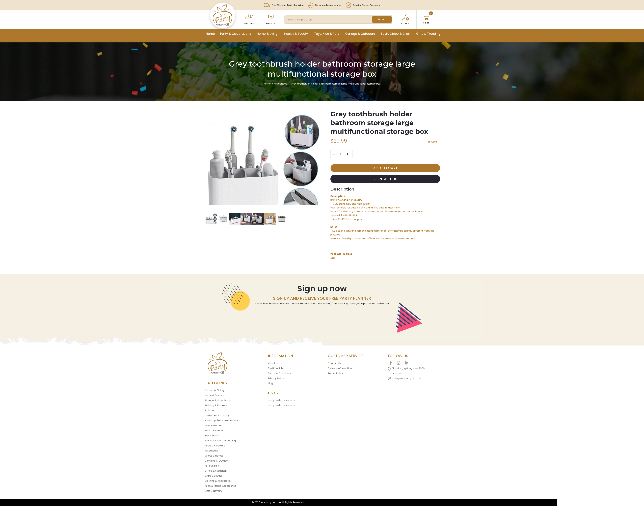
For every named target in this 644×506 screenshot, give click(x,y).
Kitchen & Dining (214, 390)
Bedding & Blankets (216, 405)
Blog (270, 383)
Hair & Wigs (211, 435)
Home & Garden (214, 395)
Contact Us (334, 363)
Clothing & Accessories (218, 481)
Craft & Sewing (213, 475)
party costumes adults (281, 400)
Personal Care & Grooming (220, 440)
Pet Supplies (212, 465)
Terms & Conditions (279, 373)
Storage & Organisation (218, 400)
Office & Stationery (216, 470)
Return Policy (335, 373)
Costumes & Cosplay (217, 415)
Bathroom (210, 410)
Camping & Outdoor (217, 460)
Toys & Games (213, 425)
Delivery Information (340, 368)
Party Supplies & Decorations (221, 420)
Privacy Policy (276, 378)
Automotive (212, 450)
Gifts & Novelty (213, 491)
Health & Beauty (214, 430)
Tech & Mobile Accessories (220, 486)
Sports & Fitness (214, 455)
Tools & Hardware (215, 445)
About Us (273, 363)
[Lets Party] (223, 25)
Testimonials (275, 368)
